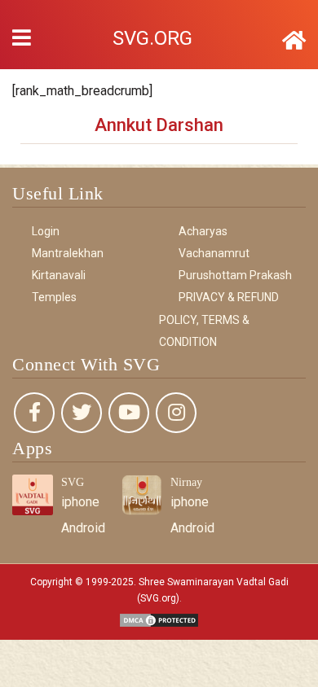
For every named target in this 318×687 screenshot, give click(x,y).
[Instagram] (176, 412)
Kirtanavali (59, 275)
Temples (54, 297)
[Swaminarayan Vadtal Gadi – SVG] (294, 40)
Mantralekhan (68, 253)
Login (46, 231)
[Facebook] (34, 412)
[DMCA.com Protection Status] (159, 619)
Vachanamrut (214, 253)
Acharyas (203, 231)
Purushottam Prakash (235, 275)
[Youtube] (128, 412)
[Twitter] (81, 412)
